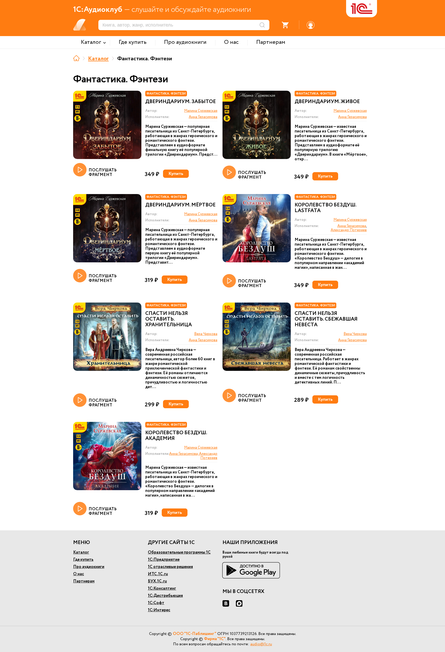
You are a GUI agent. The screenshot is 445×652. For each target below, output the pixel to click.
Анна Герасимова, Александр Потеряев (193, 456)
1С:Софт (156, 603)
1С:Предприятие (163, 560)
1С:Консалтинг (162, 588)
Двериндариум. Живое (327, 102)
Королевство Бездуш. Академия (176, 435)
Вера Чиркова (205, 334)
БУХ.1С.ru (157, 581)
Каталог (98, 58)
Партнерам (84, 581)
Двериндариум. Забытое (180, 102)
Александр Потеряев (349, 230)
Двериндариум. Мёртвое (180, 205)
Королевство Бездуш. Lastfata (325, 208)
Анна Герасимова (203, 117)
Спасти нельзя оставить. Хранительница (168, 319)
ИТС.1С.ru (158, 574)
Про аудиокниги (88, 567)
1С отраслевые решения (170, 567)
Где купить (83, 560)
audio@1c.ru (261, 644)
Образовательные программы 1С (179, 552)
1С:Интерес (159, 610)
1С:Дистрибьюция (165, 596)
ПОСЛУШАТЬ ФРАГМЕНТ (103, 172)
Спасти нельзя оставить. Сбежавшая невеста (326, 319)
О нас (78, 574)
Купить (175, 173)
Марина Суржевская (200, 110)
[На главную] (76, 58)
